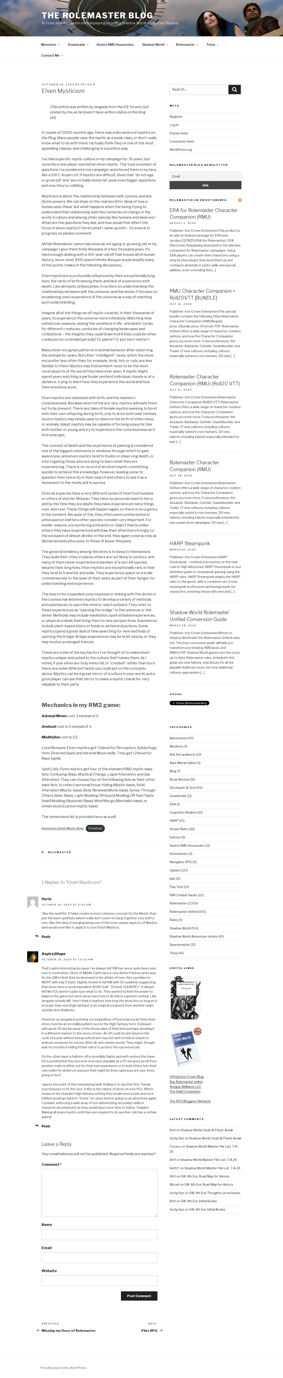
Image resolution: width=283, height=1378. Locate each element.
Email (47, 1248)
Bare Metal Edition (183, 763)
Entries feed (179, 133)
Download (95, 828)
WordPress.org (181, 149)
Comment (52, 1164)
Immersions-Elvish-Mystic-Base (63, 828)
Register (176, 116)
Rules (174, 920)
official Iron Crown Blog (187, 1076)
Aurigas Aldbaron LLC (185, 1086)
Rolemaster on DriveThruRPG (198, 200)
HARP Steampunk (190, 543)
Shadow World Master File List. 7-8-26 (209, 1160)
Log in (174, 125)
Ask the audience (182, 754)
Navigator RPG (181, 862)
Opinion (175, 870)
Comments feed (182, 141)
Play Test (176, 887)
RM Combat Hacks (183, 895)
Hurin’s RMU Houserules (115, 44)
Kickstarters (179, 854)
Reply (46, 936)
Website (49, 1271)
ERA (173, 804)
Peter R (88, 84)
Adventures (178, 738)
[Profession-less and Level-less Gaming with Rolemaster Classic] (186, 1018)
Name (47, 1225)
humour (175, 837)
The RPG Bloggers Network (190, 1101)
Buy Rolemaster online (186, 1082)
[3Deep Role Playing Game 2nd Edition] (186, 1066)
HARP (174, 820)
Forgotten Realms (183, 812)
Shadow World (153, 44)
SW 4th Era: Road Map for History (205, 1176)
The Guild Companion (185, 1091)
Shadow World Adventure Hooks (193, 936)
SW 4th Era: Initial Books (199, 1201)
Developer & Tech (183, 787)
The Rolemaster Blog (97, 15)
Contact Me (50, 55)
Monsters (48, 44)
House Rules (179, 829)
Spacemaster (180, 944)
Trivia (210, 44)
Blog (173, 771)
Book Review (179, 779)
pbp (172, 878)
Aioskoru (176, 746)
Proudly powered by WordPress (63, 1368)
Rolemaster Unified (184, 912)
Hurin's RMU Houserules (187, 845)
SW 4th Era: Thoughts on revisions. (215, 1193)
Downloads (76, 44)
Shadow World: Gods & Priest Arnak (207, 1130)
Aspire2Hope (53, 954)
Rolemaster (185, 44)
